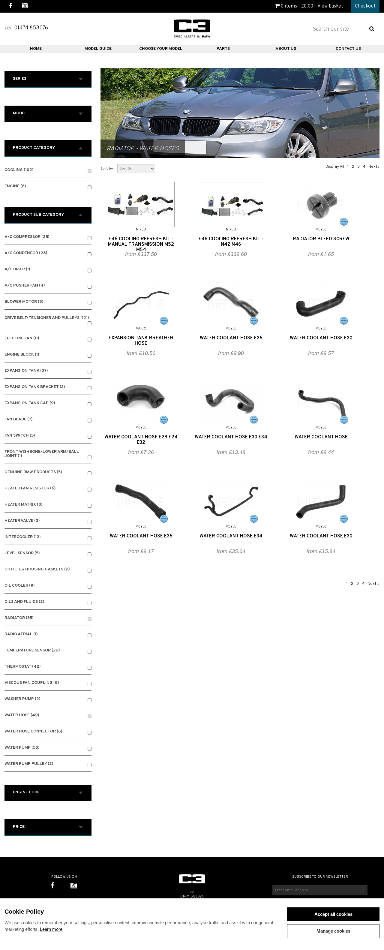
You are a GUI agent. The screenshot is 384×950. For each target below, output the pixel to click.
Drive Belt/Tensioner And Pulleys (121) (46, 318)
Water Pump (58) (22, 748)
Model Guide (98, 48)
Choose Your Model (160, 48)
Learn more (51, 929)
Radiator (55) (19, 618)
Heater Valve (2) (22, 521)
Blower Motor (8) (24, 302)
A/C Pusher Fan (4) (24, 286)
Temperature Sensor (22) (32, 650)
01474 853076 (192, 896)
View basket (330, 6)
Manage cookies (333, 930)
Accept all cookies (333, 914)
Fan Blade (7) (18, 419)
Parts (223, 48)
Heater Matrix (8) (23, 505)
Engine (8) (15, 186)
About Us (285, 48)
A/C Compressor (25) (27, 237)
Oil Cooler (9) (19, 586)
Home (36, 48)
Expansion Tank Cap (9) (29, 403)
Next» (374, 166)
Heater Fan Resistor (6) (30, 488)
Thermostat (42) (22, 667)
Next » (374, 583)
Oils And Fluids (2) (24, 602)
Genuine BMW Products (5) (33, 472)
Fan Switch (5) (19, 436)
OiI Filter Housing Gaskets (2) (37, 569)
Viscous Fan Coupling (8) (31, 683)
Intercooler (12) (22, 537)
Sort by (106, 168)
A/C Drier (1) (17, 269)
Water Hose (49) (21, 715)
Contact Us (348, 48)
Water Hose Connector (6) (33, 731)
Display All (335, 166)
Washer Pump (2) (22, 699)
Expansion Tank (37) (26, 371)
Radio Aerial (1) (21, 634)
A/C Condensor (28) (25, 253)
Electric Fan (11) (21, 338)
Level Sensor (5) (22, 553)
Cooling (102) (19, 170)
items (289, 6)
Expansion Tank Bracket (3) (34, 387)
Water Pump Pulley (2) (28, 764)
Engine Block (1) (21, 355)
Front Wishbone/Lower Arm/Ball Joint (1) (41, 454)
